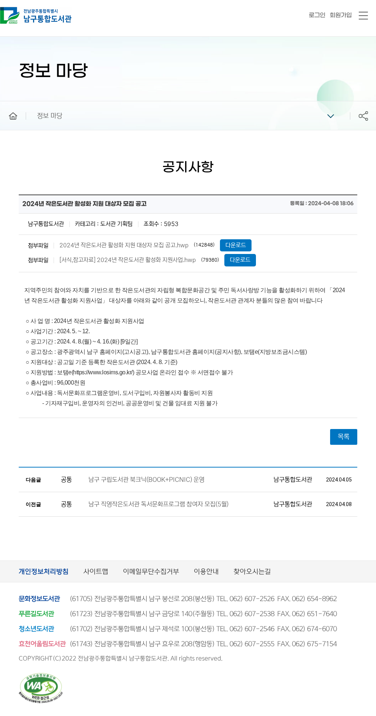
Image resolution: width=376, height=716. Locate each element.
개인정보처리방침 (44, 571)
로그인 (317, 15)
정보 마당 (49, 116)
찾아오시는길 (252, 571)
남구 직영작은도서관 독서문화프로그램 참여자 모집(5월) (158, 504)
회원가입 (341, 15)
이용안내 (206, 571)
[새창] (41, 676)
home (7, 104)
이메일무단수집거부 (151, 571)
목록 (344, 436)
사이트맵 (95, 571)
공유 (363, 116)
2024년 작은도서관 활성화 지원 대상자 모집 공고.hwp (123, 245)
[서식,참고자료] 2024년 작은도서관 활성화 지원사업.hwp (127, 260)
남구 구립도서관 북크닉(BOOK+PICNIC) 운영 (146, 479)
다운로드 (235, 245)
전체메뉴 (363, 15)
